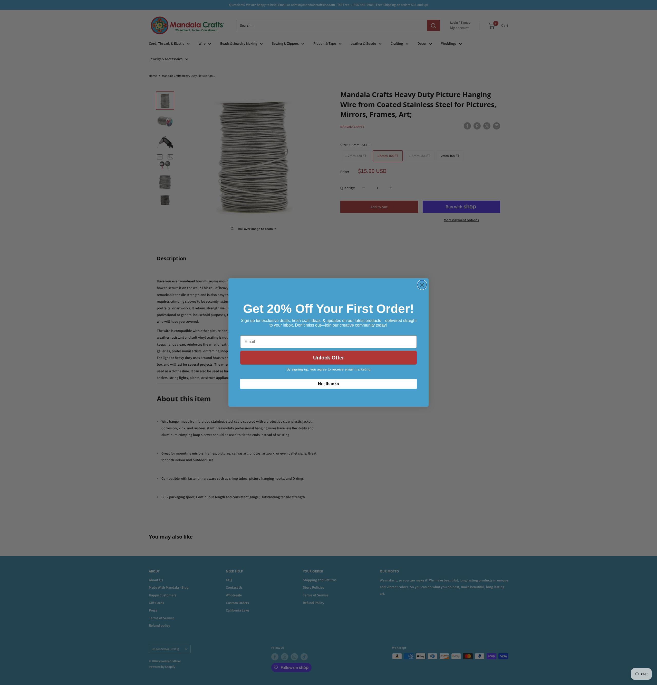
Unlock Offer (328, 357)
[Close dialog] (422, 284)
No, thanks (328, 384)
